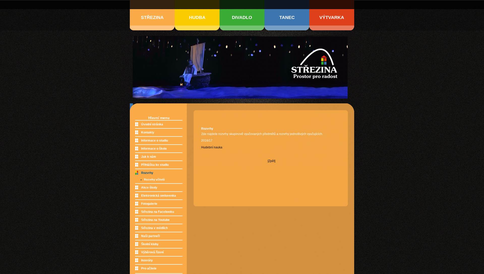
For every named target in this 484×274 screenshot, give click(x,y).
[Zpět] (271, 161)
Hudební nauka (211, 147)
